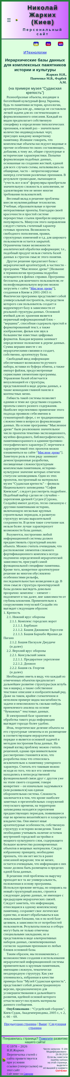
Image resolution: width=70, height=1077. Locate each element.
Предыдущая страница (20, 1024)
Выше (43, 1024)
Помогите (46, 1038)
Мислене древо (41, 288)
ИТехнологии (35, 52)
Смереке (28, 1074)
